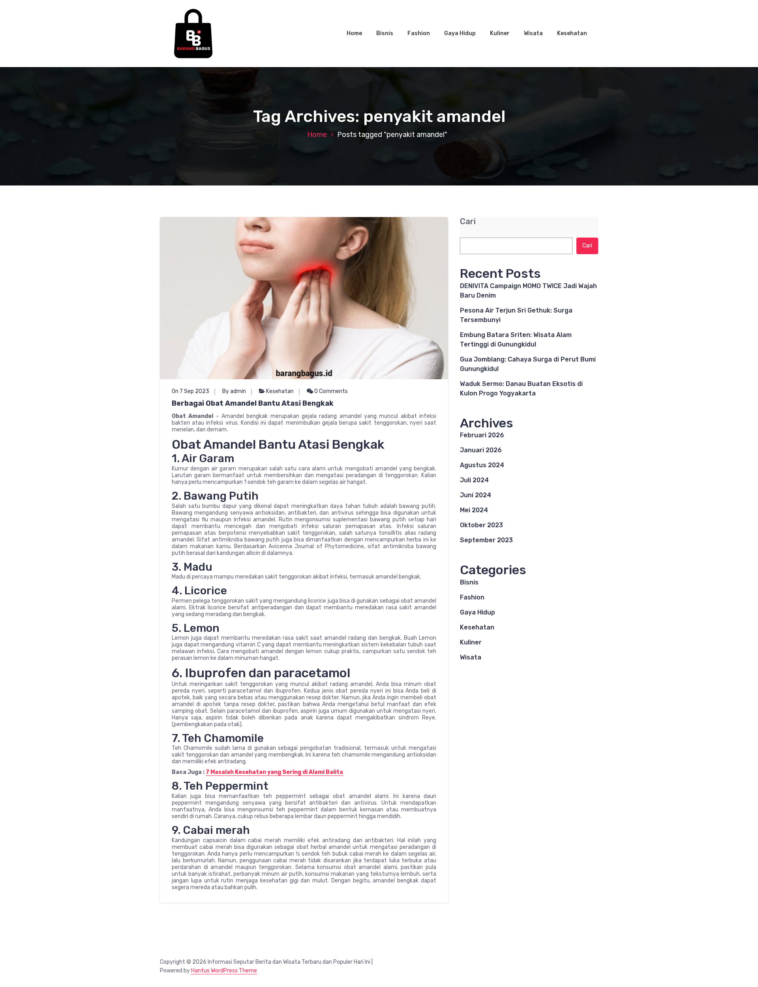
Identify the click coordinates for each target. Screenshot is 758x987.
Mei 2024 (474, 510)
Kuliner (500, 33)
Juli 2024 (474, 480)
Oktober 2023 (481, 525)
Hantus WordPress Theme (224, 970)
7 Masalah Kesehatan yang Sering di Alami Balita (274, 772)
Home (354, 33)
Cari (468, 221)
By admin (234, 391)
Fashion (418, 33)
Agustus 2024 (482, 465)
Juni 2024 (475, 495)
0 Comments (330, 391)
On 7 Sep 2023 (190, 391)
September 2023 (486, 540)
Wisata (533, 33)
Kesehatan (572, 33)
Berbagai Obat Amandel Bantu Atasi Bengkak (253, 403)
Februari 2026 (482, 435)
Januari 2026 (481, 450)
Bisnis (384, 33)
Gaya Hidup (460, 33)
